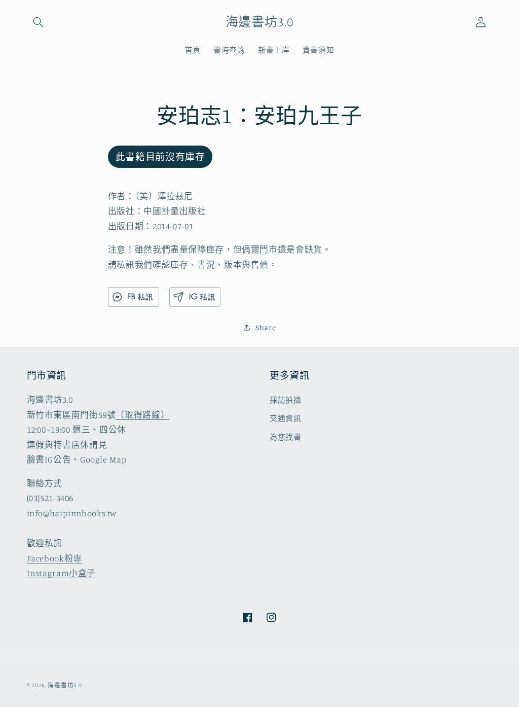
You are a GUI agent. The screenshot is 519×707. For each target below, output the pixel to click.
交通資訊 (286, 418)
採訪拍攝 (286, 400)
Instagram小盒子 (61, 573)
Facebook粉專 (54, 558)
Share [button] (265, 327)
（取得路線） (142, 415)
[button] (38, 21)
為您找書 (286, 437)
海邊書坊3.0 (65, 685)
